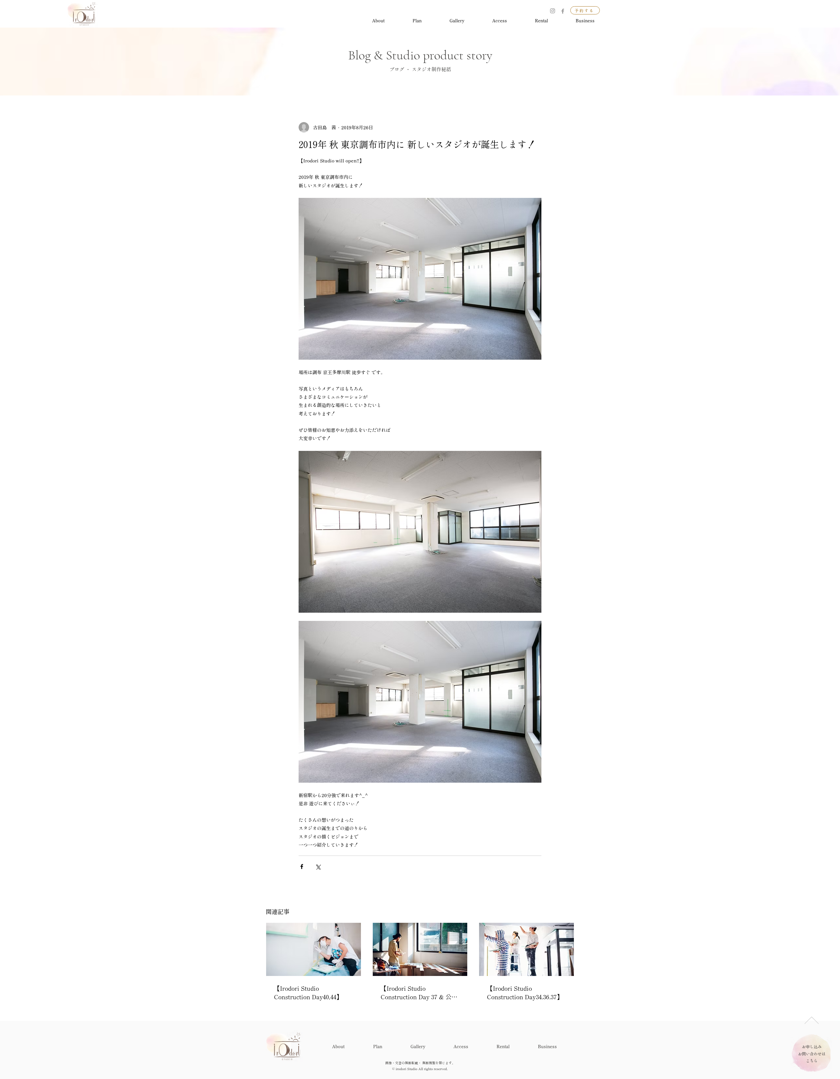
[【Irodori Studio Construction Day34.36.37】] (526, 949)
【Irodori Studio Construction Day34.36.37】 (525, 992)
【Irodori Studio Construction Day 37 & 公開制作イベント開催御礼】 (419, 992)
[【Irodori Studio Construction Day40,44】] (313, 949)
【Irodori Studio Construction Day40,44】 (308, 992)
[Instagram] (552, 11)
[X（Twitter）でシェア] (318, 866)
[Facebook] (562, 11)
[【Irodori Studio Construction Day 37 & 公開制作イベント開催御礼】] (420, 949)
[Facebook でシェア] (302, 866)
